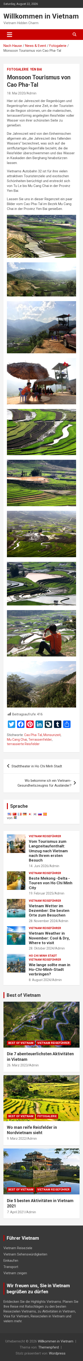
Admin (31, 93)
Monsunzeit (52, 735)
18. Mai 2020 (16, 93)
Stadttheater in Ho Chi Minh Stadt (37, 766)
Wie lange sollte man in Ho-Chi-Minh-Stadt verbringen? (49, 969)
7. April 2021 (16, 1212)
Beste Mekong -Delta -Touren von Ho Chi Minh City (50, 883)
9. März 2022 (16, 1138)
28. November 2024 (43, 921)
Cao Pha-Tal (33, 735)
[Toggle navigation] (9, 34)
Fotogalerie (18, 69)
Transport (10, 1267)
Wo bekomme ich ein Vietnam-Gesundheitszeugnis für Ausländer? (44, 783)
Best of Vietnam (24, 995)
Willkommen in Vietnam (41, 16)
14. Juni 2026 (38, 866)
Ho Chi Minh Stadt (43, 955)
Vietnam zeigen (15, 1273)
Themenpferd (48, 1347)
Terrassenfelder (40, 739)
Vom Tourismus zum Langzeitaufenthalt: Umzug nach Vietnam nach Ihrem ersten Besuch (48, 851)
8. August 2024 (40, 980)
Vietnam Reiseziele (17, 1248)
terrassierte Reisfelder (23, 744)
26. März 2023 (17, 1065)
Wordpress (57, 1353)
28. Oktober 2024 (41, 948)
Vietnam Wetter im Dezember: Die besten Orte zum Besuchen (49, 911)
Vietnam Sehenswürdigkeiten (25, 1254)
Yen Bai (36, 69)
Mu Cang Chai (17, 739)
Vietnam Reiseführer (45, 836)
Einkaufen (10, 1260)
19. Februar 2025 (41, 893)
